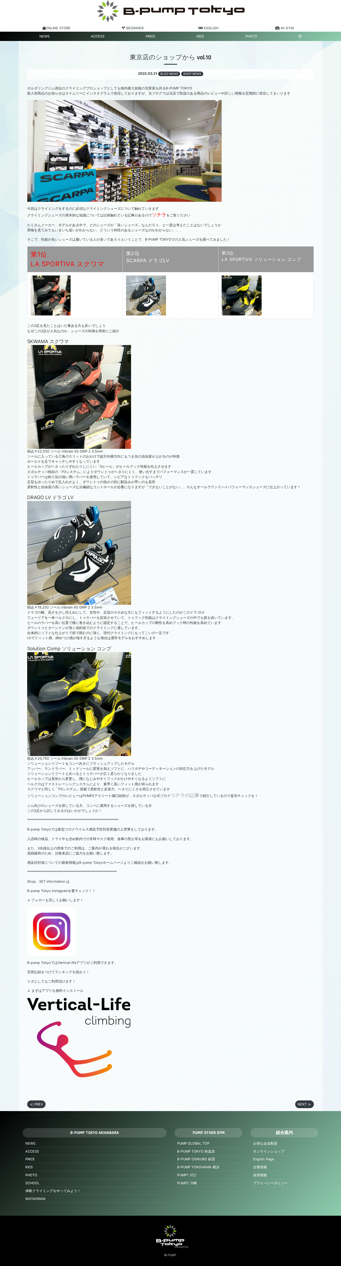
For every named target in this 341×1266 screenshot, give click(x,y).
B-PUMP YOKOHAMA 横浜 (198, 1167)
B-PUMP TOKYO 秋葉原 (196, 1151)
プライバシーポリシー (270, 1183)
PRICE (150, 36)
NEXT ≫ (304, 1104)
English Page (263, 1159)
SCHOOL (32, 1183)
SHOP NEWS (192, 74)
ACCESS (97, 36)
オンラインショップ (268, 1151)
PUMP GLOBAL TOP (193, 1143)
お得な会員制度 (265, 1143)
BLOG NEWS (169, 74)
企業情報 (260, 1167)
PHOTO (251, 36)
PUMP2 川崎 (187, 1183)
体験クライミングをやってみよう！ (53, 1191)
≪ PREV (36, 1104)
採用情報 (260, 1175)
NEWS (44, 36)
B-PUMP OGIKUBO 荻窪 (196, 1159)
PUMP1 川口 (186, 1175)
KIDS (200, 36)
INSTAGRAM (35, 1199)
